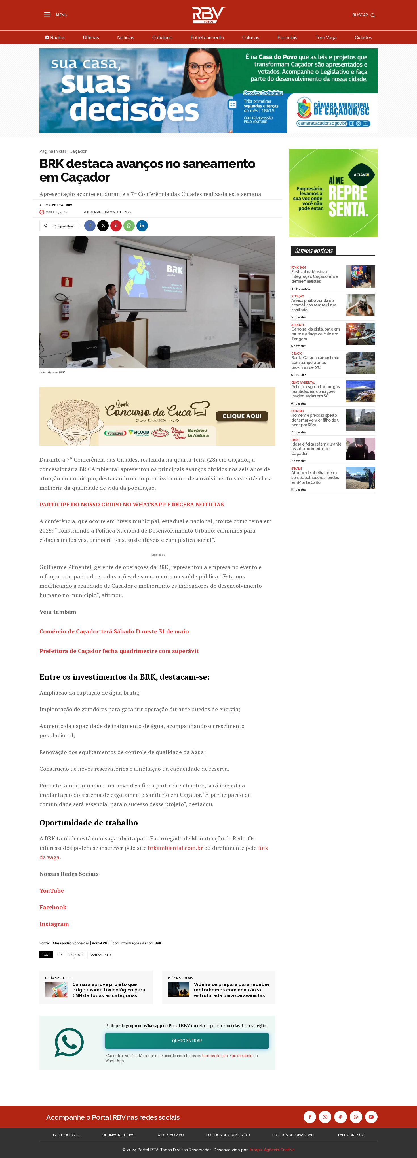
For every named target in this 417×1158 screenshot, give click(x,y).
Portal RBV (62, 205)
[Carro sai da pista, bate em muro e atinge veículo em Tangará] (360, 334)
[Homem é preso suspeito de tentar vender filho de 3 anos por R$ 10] (360, 420)
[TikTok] (340, 1117)
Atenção (297, 296)
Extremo (297, 411)
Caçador (78, 151)
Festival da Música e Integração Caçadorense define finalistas (314, 276)
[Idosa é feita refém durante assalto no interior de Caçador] (360, 449)
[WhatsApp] (129, 225)
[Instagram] (325, 1117)
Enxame (296, 469)
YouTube (51, 890)
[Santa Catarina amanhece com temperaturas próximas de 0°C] (360, 363)
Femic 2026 (298, 267)
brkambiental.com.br (175, 848)
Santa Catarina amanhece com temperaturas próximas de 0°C (315, 363)
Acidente (297, 325)
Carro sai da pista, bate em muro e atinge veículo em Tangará (315, 334)
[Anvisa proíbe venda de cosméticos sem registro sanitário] (360, 305)
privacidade (242, 1055)
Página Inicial (52, 151)
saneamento (100, 955)
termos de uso (215, 1055)
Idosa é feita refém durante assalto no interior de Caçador (316, 449)
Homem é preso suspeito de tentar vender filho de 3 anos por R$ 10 (315, 420)
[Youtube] (371, 1117)
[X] (103, 225)
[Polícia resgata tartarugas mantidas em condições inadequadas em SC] (360, 391)
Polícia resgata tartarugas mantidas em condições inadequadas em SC (315, 391)
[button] (365, 15)
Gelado (296, 354)
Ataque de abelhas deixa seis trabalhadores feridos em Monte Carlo (315, 478)
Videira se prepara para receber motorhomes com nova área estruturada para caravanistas (232, 990)
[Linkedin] (142, 225)
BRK (59, 955)
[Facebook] (90, 225)
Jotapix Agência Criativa (272, 1150)
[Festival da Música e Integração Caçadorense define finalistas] (360, 276)
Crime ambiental (303, 382)
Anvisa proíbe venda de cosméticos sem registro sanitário (313, 305)
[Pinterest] (116, 225)
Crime (295, 440)
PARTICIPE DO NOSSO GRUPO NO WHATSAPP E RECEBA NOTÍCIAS (131, 504)
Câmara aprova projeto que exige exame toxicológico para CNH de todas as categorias (108, 990)
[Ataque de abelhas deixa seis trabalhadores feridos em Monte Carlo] (360, 478)
